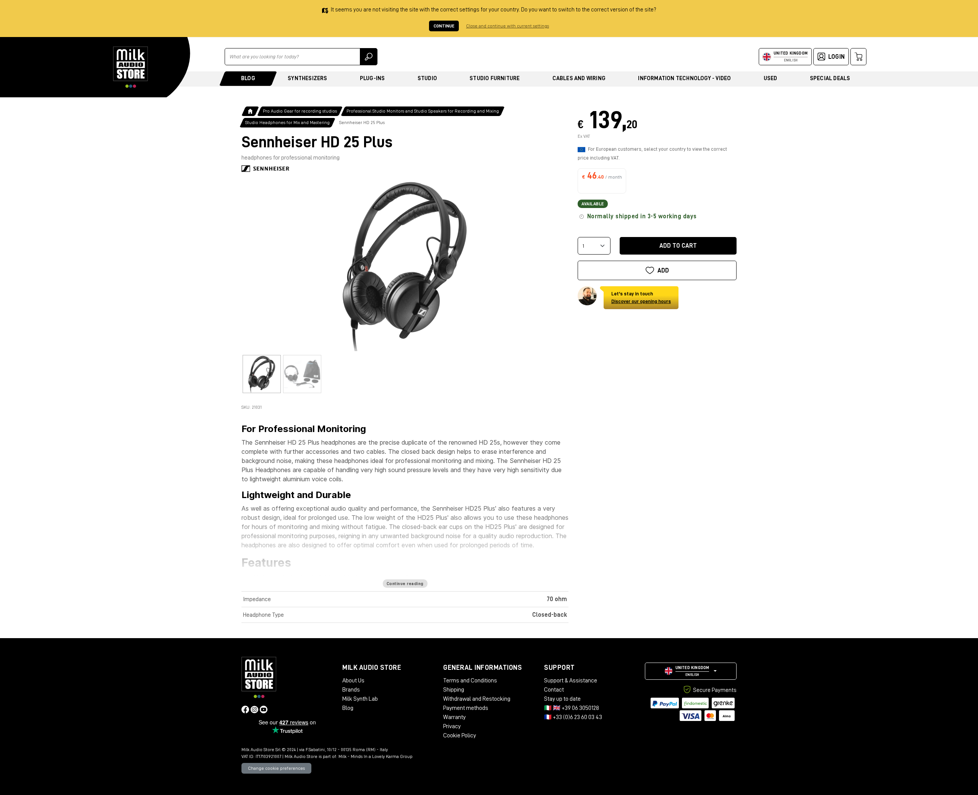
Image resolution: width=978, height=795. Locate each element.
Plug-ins (372, 78)
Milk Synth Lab (360, 699)
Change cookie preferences (276, 768)
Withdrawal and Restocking (476, 699)
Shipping (453, 690)
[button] (690, 671)
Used (770, 78)
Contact (554, 690)
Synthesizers (307, 78)
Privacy (452, 726)
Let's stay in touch (641, 297)
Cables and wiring (579, 78)
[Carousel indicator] (262, 374)
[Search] (368, 56)
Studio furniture (495, 78)
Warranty (454, 717)
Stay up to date (562, 699)
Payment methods (465, 708)
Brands (351, 690)
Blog (248, 78)
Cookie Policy (459, 735)
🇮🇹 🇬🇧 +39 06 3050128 (571, 708)
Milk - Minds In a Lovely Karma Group (375, 756)
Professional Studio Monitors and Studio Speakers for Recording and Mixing (423, 111)
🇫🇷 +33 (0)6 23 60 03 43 (573, 717)
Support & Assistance (570, 680)
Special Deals (830, 78)
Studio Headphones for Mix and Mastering (287, 122)
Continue (444, 26)
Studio (427, 78)
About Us (353, 680)
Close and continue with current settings (507, 26)
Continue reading (405, 583)
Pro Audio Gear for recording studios (300, 111)
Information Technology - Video (684, 78)
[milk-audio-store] (131, 67)
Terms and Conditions (470, 680)
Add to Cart (678, 246)
